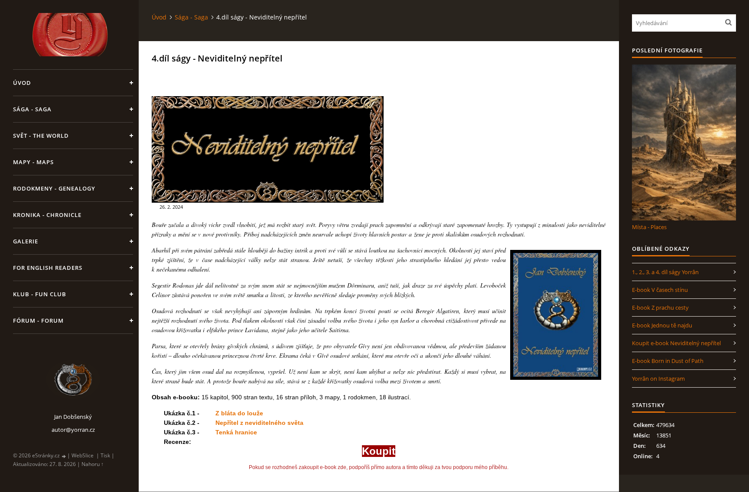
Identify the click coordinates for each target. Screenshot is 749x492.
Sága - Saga (32, 109)
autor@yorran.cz (73, 430)
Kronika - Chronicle (47, 215)
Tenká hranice (236, 432)
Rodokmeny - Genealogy (54, 188)
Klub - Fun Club (39, 294)
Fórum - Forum (38, 320)
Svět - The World (41, 135)
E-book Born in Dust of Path (667, 361)
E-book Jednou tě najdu (662, 325)
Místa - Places (649, 227)
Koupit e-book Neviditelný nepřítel (676, 343)
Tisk (105, 455)
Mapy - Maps (33, 162)
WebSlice (83, 455)
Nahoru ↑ (92, 464)
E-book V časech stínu (660, 290)
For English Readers (47, 268)
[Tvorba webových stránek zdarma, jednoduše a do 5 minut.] (64, 455)
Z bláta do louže (239, 413)
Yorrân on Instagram (658, 378)
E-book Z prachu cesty (660, 307)
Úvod (22, 83)
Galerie (25, 241)
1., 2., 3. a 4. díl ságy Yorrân (665, 272)
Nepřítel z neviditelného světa (259, 422)
